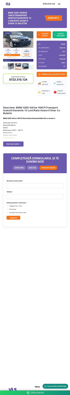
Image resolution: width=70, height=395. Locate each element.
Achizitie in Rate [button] (44, 35)
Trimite (13, 218)
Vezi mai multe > (13, 144)
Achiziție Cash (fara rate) (17, 213)
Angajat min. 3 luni (15, 206)
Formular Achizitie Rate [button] (53, 74)
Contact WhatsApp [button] (61, 35)
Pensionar (12, 209)
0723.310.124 (49, 4)
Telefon (10, 192)
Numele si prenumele (15, 181)
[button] (31, 67)
